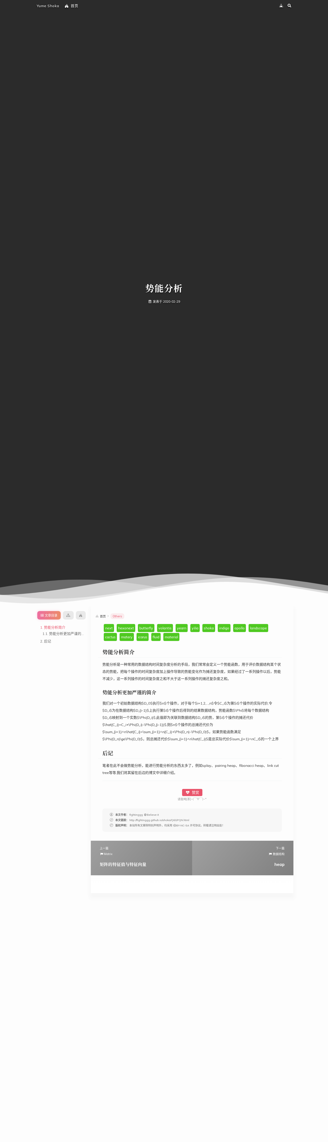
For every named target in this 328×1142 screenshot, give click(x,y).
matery (127, 637)
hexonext (126, 628)
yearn (181, 628)
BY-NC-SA (182, 825)
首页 (74, 6)
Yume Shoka (48, 6)
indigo (224, 628)
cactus (110, 637)
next (109, 628)
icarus (142, 637)
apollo (240, 628)
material (171, 637)
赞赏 (195, 792)
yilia (195, 628)
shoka (209, 628)
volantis (165, 628)
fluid (156, 637)
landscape (258, 628)
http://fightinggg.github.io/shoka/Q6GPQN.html (159, 820)
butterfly (146, 628)
